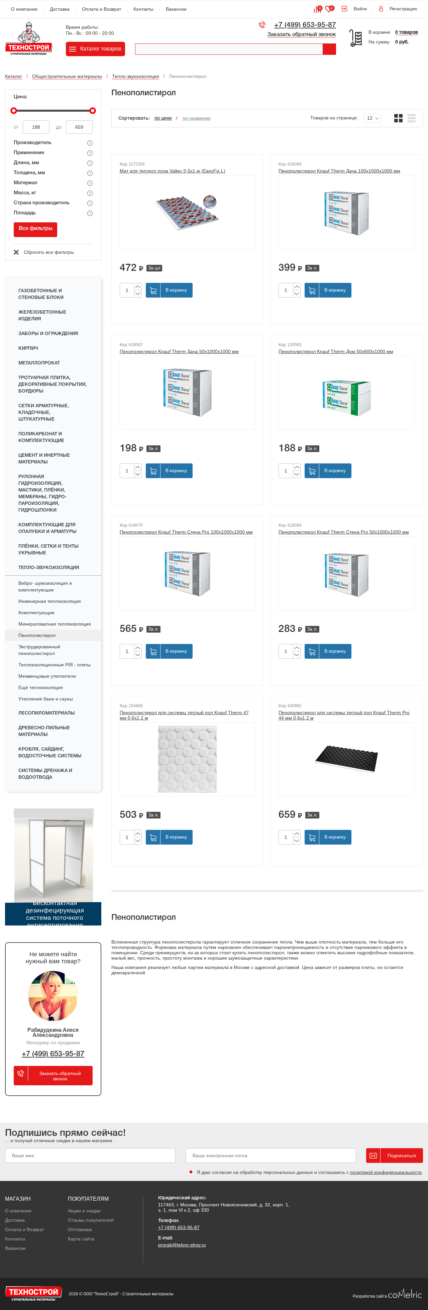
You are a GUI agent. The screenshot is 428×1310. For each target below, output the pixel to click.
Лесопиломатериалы (46, 713)
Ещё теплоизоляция (40, 687)
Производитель (32, 142)
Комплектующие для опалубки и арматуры (47, 528)
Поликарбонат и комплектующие (41, 437)
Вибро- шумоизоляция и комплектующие (45, 586)
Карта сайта (81, 1238)
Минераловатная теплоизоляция (54, 624)
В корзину (176, 290)
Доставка (60, 9)
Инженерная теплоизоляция (49, 601)
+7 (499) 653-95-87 (305, 25)
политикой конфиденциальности (386, 1172)
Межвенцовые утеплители (47, 676)
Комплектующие (36, 612)
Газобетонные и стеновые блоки (41, 294)
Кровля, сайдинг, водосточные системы (50, 752)
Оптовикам (80, 1229)
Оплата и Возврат (101, 9)
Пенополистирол (37, 635)
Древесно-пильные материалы (44, 731)
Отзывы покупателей (91, 1220)
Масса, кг (25, 193)
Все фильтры (35, 228)
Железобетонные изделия (42, 315)
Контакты (143, 9)
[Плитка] (398, 118)
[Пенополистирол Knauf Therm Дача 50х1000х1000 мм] (188, 393)
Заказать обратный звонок (302, 34)
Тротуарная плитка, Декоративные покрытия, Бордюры (52, 385)
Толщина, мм (29, 173)
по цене (163, 118)
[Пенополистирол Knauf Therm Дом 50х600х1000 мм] (347, 393)
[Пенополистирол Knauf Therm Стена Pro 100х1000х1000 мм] (188, 573)
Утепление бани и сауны (45, 698)
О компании (24, 9)
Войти (360, 8)
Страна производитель (42, 203)
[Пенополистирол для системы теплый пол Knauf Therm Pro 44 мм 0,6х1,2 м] (347, 759)
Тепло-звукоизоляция (48, 568)
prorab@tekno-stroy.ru (182, 1244)
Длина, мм (26, 162)
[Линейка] (412, 118)
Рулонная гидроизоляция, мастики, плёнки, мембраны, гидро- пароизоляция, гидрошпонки (42, 494)
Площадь (25, 213)
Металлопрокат (39, 363)
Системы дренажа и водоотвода (45, 774)
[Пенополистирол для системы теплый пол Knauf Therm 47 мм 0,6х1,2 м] (188, 759)
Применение (29, 152)
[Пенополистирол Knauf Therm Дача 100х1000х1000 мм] (347, 212)
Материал (25, 183)
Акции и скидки (84, 1210)
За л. (312, 267)
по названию (197, 118)
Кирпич (28, 348)
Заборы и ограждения (48, 334)
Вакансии (176, 9)
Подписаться (402, 1155)
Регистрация (403, 8)
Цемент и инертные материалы (44, 458)
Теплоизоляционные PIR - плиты (54, 664)
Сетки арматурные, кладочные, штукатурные (43, 413)
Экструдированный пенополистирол (39, 650)
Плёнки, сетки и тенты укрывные (48, 549)
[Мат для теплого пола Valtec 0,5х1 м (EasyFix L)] (188, 212)
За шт (154, 267)
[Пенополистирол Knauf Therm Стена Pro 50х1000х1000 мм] (347, 573)
